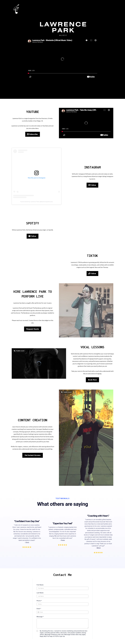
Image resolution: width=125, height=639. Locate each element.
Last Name (40, 593)
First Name (40, 585)
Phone (39, 600)
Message (40, 616)
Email (39, 608)
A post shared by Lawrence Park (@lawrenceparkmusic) (36, 201)
